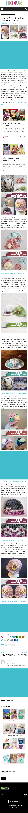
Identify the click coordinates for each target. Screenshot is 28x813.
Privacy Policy (12, 805)
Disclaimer (20, 805)
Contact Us (14, 807)
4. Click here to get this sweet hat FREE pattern (14, 481)
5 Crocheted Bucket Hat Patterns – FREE (14, 735)
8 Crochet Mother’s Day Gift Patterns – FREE (7, 655)
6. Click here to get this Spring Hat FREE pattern (14, 601)
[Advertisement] (14, 55)
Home (6, 805)
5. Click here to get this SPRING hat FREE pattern (14, 540)
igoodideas (4, 23)
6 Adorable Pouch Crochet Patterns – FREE (14, 750)
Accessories (3, 14)
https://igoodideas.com (10, 663)
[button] (26, 9)
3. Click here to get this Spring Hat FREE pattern (14, 393)
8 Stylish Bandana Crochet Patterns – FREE (14, 720)
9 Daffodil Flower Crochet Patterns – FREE (20, 655)
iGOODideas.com (14, 801)
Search (25, 794)
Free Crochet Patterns (10, 14)
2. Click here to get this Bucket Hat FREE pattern (14, 336)
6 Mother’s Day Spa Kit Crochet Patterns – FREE (14, 764)
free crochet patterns (10, 645)
